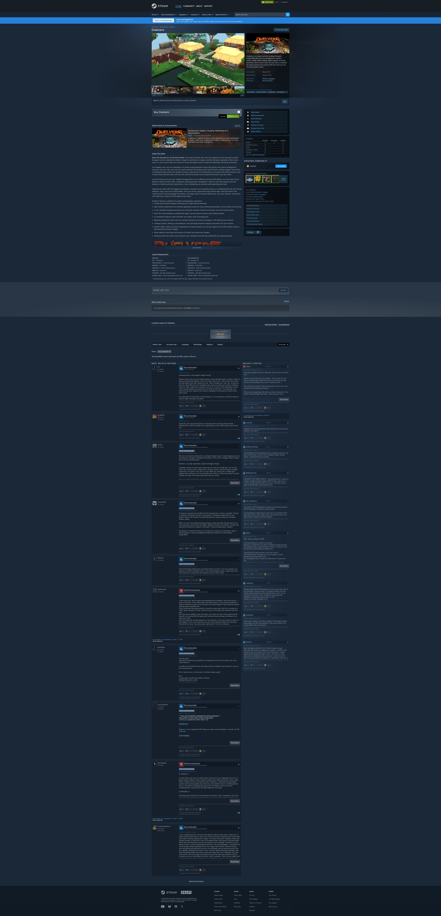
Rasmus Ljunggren (269, 79)
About (199, 6)
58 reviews (161, 709)
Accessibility (253, 899)
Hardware (237, 903)
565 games (161, 649)
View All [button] (237, 126)
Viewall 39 (284, 179)
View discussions (252, 218)
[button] (155, 14)
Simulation (258, 192)
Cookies (252, 906)
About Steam (218, 895)
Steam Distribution (220, 906)
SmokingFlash (163, 705)
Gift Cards (217, 910)
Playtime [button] (209, 344)
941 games (161, 369)
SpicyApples (162, 763)
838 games (161, 417)
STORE (178, 6)
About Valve (238, 895)
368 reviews (161, 830)
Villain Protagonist (261, 92)
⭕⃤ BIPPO (161, 415)
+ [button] (286, 92)
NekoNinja (161, 647)
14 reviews (161, 560)
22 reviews (161, 591)
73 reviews (161, 504)
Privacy (251, 895)
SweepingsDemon (164, 826)
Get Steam (272, 895)
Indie (252, 192)
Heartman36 (162, 589)
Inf (158, 367)
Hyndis (160, 445)
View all (286, 301)
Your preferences (284, 324)
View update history (253, 212)
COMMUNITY (189, 6)
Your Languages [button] (163, 351)
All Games (155, 27)
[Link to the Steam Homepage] (160, 8)
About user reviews (271, 324)
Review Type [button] (157, 344)
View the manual (252, 209)
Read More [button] (235, 483)
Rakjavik (161, 558)
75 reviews (161, 419)
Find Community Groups (254, 224)
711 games (161, 707)
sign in (277, 2)
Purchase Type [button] (171, 344)
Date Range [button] (198, 344)
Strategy (265, 192)
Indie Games (164, 27)
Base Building (251, 92)
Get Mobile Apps (274, 899)
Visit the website (252, 205)
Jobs (235, 899)
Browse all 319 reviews (196, 881)
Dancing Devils (268, 81)
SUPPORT (208, 6)
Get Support (273, 903)
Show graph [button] (282, 344)
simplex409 (162, 502)
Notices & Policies (255, 903)
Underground (271, 92)
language (284, 2)
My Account (273, 906)
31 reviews (161, 651)
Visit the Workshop (253, 221)
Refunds (252, 910)
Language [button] (185, 344)
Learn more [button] (281, 166)
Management (280, 92)
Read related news (253, 215)
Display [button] (220, 344)
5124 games (161, 828)
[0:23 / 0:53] (198, 59)
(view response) (158, 641)
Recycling (237, 906)
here (189, 308)
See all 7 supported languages (255, 155)
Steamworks (218, 903)
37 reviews (161, 447)
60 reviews (161, 371)
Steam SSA (218, 899)
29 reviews (161, 765)
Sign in (155, 100)
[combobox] (260, 15)
